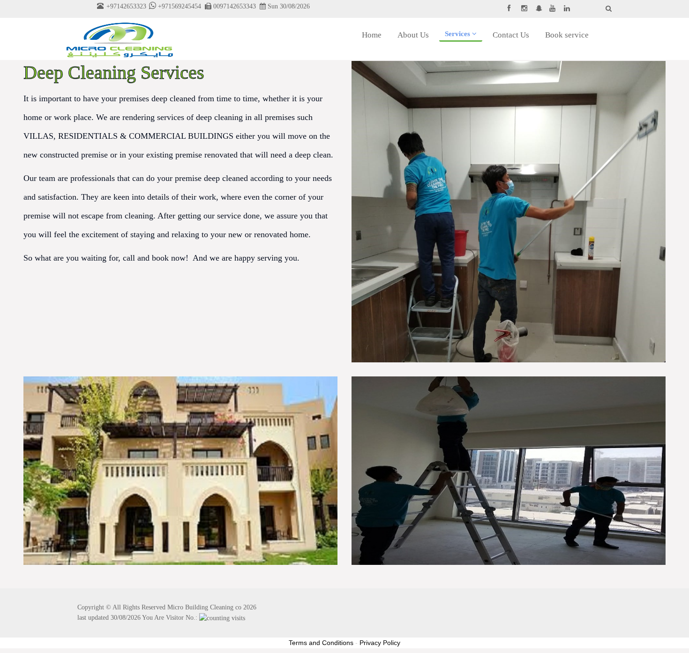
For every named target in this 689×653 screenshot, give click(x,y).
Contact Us (511, 34)
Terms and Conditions (321, 642)
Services (458, 34)
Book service (567, 34)
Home (372, 34)
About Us (413, 34)
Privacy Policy (379, 642)
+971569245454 (178, 6)
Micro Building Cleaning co (204, 607)
